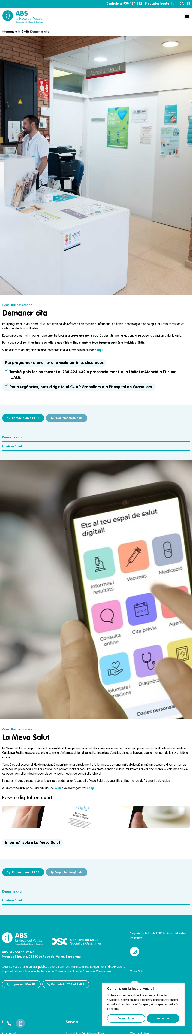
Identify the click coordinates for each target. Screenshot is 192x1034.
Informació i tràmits (15, 31)
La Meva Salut (12, 446)
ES (188, 3)
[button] (187, 16)
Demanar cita (12, 437)
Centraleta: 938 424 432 (124, 3)
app (91, 788)
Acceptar (163, 1018)
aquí (100, 350)
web (58, 788)
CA (181, 3)
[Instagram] (134, 951)
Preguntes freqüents (159, 3)
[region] (143, 1004)
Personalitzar (126, 1018)
